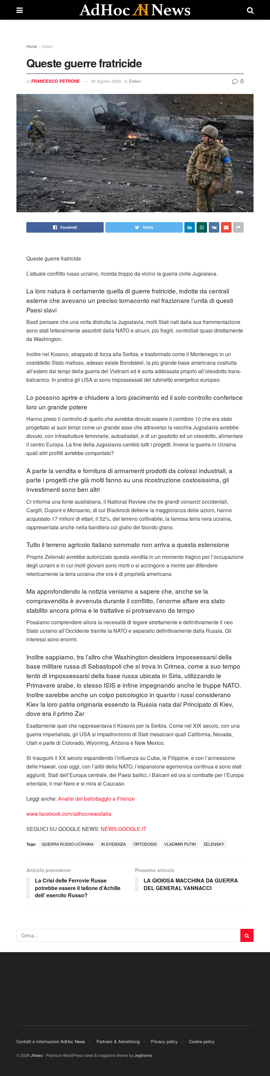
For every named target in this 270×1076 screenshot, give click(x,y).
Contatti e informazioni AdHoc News (50, 1041)
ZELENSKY (213, 844)
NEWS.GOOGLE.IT (124, 829)
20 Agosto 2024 (106, 81)
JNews (37, 1055)
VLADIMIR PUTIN (180, 844)
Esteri (47, 46)
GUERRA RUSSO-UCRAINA (68, 844)
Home (31, 46)
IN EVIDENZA (113, 844)
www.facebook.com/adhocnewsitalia (68, 813)
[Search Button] (247, 935)
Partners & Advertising (118, 1041)
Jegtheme (143, 1055)
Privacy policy (164, 1041)
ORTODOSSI (145, 844)
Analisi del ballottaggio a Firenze (96, 798)
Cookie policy (202, 1041)
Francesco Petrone (55, 81)
